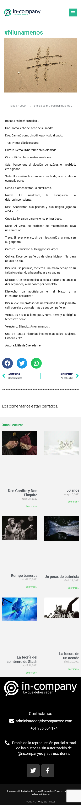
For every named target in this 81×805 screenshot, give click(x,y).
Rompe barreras (24, 575)
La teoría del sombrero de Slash (22, 659)
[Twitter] (33, 770)
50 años (72, 490)
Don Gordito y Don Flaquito (22, 493)
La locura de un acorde (69, 655)
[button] (73, 12)
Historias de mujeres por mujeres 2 (52, 105)
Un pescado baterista (61, 576)
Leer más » (31, 506)
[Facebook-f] (47, 770)
